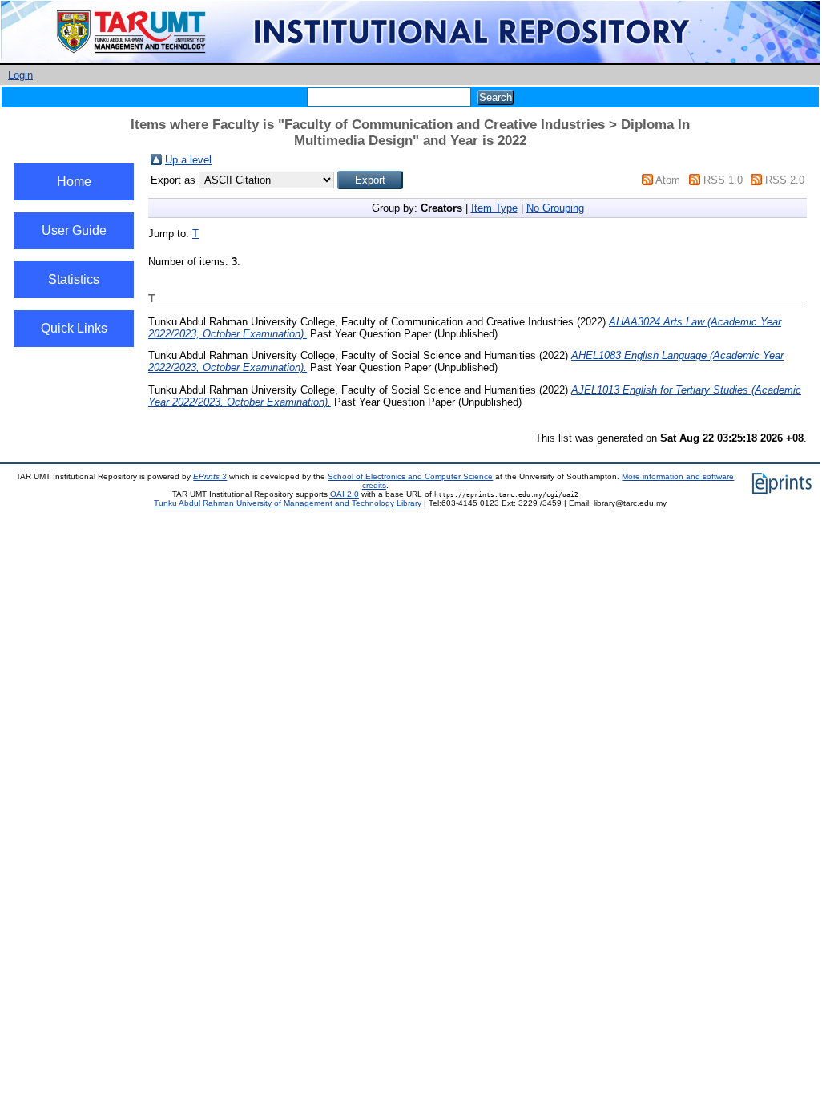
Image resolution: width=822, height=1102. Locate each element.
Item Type (494, 208)
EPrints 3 (210, 476)
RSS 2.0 (784, 180)
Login (20, 75)
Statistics (73, 279)
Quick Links (74, 328)
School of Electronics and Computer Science (410, 476)
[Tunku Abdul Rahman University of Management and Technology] (411, 60)
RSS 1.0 (723, 180)
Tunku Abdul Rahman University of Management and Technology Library (287, 503)
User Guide (74, 230)
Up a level (188, 160)
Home (74, 181)
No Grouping (555, 208)
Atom (667, 180)
